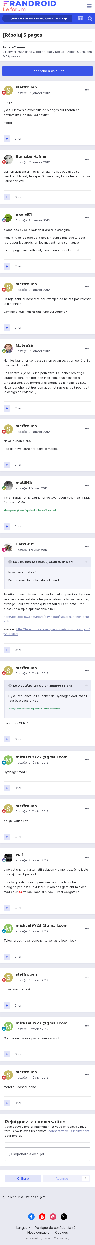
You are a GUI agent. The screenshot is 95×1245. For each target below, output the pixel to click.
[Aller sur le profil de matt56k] (8, 485)
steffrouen (17, 47)
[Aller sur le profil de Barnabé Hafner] (8, 159)
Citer (18, 138)
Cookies (61, 1232)
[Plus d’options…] (86, 90)
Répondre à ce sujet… (29, 1154)
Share (24, 1178)
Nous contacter (39, 1232)
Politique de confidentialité (55, 1228)
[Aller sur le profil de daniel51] (8, 217)
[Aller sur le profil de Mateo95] (8, 348)
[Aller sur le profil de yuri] (8, 857)
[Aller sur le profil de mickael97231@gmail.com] (8, 760)
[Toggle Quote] (10, 562)
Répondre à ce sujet (47, 71)
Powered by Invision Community (47, 1238)
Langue (22, 1228)
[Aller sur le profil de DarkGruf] (8, 547)
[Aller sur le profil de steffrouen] (8, 90)
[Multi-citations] (7, 138)
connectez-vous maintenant (68, 1131)
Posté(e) (33, 93)
